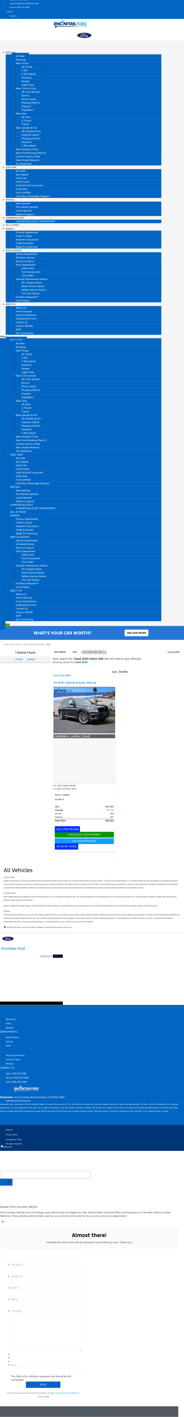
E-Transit (26, 120)
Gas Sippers (22, 174)
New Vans (21, 113)
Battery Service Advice (34, 289)
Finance (10, 229)
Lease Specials (24, 210)
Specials (10, 200)
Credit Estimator (25, 243)
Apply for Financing (26, 246)
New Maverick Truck (27, 149)
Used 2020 (81, 662)
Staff (18, 329)
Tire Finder (27, 275)
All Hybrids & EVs (31, 131)
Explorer (26, 106)
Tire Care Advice (30, 293)
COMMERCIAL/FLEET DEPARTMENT (35, 221)
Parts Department (25, 264)
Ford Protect (22, 300)
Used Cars (11, 167)
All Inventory (15, 644)
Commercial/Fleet (15, 218)
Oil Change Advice (32, 282)
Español (9, 11)
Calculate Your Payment (84, 834)
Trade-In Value (24, 236)
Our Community (24, 333)
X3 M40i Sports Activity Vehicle (74, 682)
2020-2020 (34, 644)
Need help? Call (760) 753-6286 (89, 1411)
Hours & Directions (26, 315)
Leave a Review (24, 325)
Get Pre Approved (84, 841)
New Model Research (27, 160)
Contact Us (22, 322)
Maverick (26, 77)
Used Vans (21, 189)
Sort (75, 652)
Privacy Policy (61, 1393)
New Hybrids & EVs (26, 127)
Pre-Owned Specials (27, 207)
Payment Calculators (27, 239)
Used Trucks (22, 181)
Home (6, 644)
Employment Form (26, 318)
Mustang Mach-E (31, 102)
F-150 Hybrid (29, 74)
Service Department (27, 254)
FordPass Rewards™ (27, 297)
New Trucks (22, 63)
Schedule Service (25, 257)
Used (25, 644)
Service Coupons (25, 214)
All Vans (26, 117)
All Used (20, 171)
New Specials (23, 203)
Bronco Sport (29, 99)
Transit (25, 124)
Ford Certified (23, 192)
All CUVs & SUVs (31, 91)
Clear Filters (173, 652)
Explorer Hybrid (30, 134)
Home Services (24, 311)
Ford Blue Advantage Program (32, 196)
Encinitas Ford (13, 948)
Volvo (42, 644)
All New (20, 56)
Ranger (25, 81)
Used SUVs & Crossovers (29, 185)
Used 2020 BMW (62, 675)
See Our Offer (136, 633)
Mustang (21, 59)
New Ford (11, 52)
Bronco (25, 95)
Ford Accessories (31, 271)
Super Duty (28, 84)
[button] (80, 336)
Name (13, 1365)
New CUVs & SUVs (26, 88)
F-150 (24, 70)
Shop (3, 1013)
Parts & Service (14, 250)
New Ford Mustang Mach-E (31, 152)
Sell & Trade (18, 511)
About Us (10, 304)
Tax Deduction (24, 163)
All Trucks (27, 66)
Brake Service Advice (33, 286)
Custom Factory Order (28, 156)
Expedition (27, 109)
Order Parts (28, 268)
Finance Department (27, 232)
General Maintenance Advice (31, 279)
